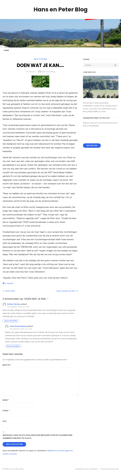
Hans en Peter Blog (61, 9)
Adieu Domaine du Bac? (66, 291)
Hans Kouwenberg (48, 72)
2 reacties (9, 283)
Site (4, 421)
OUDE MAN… (10, 291)
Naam (6, 400)
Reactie (7, 365)
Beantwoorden (10, 321)
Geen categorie (40, 59)
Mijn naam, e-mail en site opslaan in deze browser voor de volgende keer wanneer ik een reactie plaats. (37, 436)
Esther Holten (13, 304)
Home (6, 50)
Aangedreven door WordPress (86, 469)
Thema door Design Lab (109, 469)
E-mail (6, 411)
